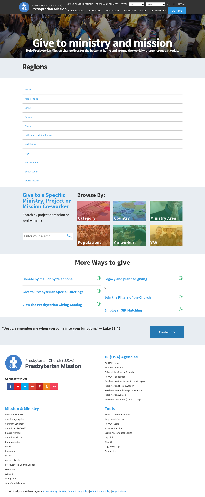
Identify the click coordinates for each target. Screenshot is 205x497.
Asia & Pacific (31, 98)
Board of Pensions (114, 367)
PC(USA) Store (112, 423)
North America (32, 162)
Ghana (28, 126)
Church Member (13, 432)
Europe (28, 116)
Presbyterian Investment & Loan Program (125, 381)
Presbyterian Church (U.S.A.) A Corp (123, 399)
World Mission (32, 180)
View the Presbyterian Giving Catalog (52, 304)
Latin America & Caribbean (38, 135)
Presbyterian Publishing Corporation (123, 390)
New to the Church (14, 414)
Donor (8, 446)
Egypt (27, 107)
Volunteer (10, 469)
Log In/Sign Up (112, 446)
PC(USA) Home (112, 363)
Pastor (8, 455)
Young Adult (11, 478)
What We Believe (74, 10)
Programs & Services (107, 4)
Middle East (30, 144)
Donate (177, 10)
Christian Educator (14, 423)
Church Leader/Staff (15, 428)
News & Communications (80, 4)
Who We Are (112, 10)
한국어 (181, 4)
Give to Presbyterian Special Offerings (53, 292)
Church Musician (13, 437)
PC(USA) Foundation (115, 376)
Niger (27, 153)
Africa (28, 89)
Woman (9, 473)
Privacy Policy (50, 491)
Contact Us (167, 332)
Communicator (12, 441)
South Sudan (31, 171)
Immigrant (10, 451)
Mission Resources (135, 10)
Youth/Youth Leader (15, 482)
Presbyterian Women (115, 394)
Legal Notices (119, 491)
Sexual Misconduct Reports (118, 432)
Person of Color (13, 460)
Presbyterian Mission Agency (119, 385)
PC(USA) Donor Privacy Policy (74, 491)
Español (109, 437)
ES (174, 4)
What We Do (94, 10)
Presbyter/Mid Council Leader (20, 464)
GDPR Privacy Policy (100, 491)
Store (124, 4)
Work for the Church (115, 428)
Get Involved (158, 10)
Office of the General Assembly (120, 372)
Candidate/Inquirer (15, 419)
